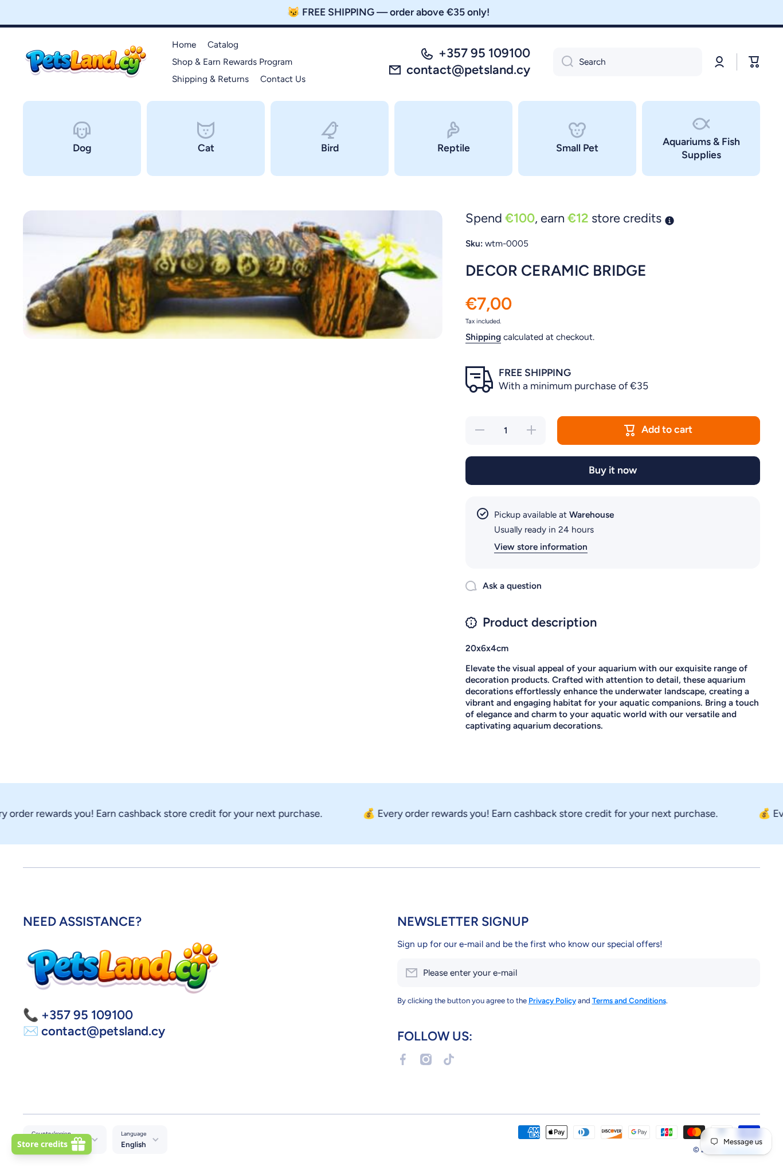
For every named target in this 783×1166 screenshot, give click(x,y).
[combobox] (627, 62)
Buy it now (613, 470)
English (133, 1144)
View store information (541, 546)
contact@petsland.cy (468, 69)
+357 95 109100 (484, 53)
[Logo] (86, 62)
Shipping (483, 336)
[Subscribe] (745, 972)
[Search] (563, 62)
